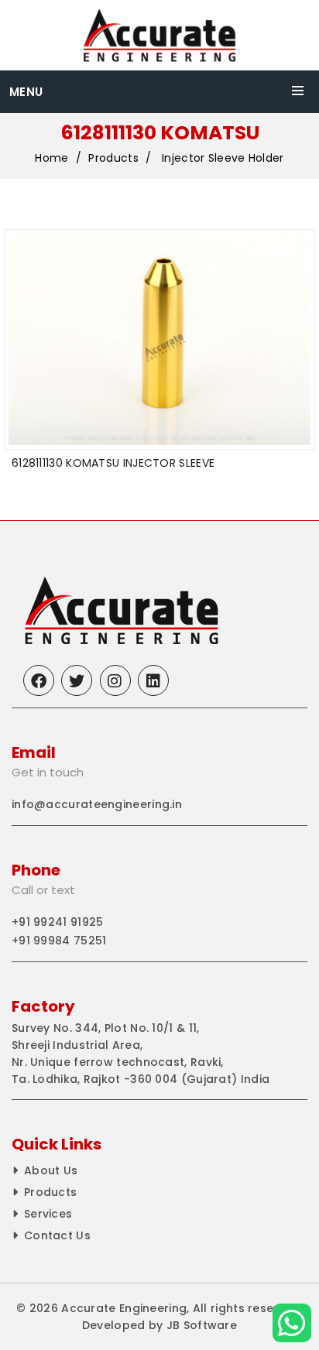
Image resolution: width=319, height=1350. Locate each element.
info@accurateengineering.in (97, 804)
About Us (50, 1170)
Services (48, 1214)
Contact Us (57, 1235)
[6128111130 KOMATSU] (159, 339)
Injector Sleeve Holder (223, 158)
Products (113, 158)
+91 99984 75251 (59, 940)
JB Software (201, 1325)
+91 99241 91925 (58, 922)
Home (51, 158)
